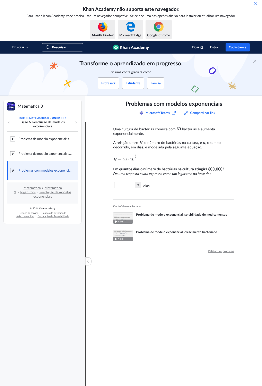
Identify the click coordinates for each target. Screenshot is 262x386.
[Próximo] (75, 122)
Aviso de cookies (25, 216)
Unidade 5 (59, 118)
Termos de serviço (28, 213)
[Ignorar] (255, 3)
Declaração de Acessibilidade (53, 216)
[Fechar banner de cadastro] (255, 61)
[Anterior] (9, 122)
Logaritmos (28, 192)
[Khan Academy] (131, 47)
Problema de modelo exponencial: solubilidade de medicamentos (45, 139)
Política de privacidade (54, 213)
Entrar (214, 47)
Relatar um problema (221, 251)
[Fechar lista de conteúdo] (88, 261)
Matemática (32, 188)
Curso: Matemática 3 (34, 118)
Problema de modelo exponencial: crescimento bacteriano (45, 153)
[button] (138, 185)
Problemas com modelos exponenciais (45, 170)
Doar (195, 47)
